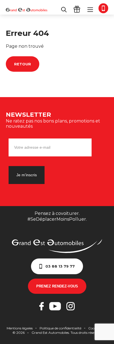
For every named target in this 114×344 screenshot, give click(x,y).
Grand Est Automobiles (26, 10)
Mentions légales (20, 328)
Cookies (94, 328)
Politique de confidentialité (60, 328)
